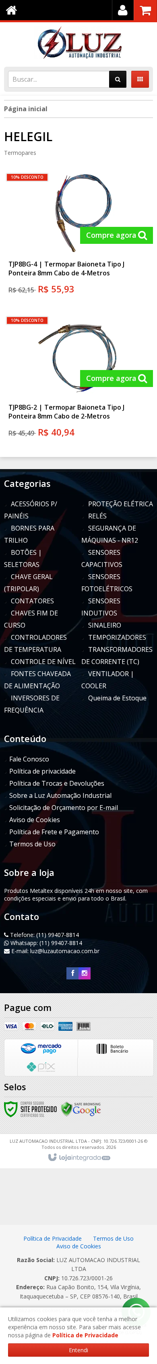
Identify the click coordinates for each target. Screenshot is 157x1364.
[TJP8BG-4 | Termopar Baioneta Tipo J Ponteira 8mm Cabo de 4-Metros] (77, 236)
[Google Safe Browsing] (81, 1108)
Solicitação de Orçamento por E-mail (63, 807)
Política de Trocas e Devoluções (56, 783)
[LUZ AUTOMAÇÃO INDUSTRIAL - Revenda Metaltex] (78, 42)
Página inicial (26, 108)
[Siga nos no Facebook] (72, 973)
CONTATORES (32, 600)
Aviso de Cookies (34, 819)
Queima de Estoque (117, 698)
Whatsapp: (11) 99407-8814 (45, 943)
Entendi (78, 1350)
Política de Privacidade (53, 1238)
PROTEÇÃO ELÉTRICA (120, 503)
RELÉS (97, 516)
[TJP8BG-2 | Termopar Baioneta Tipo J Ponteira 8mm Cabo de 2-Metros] (77, 379)
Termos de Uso (32, 844)
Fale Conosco (29, 759)
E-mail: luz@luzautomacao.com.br (54, 951)
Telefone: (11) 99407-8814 (43, 935)
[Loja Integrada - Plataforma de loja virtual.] (78, 1157)
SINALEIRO (104, 625)
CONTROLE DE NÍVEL (43, 661)
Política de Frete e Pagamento (54, 831)
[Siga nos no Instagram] (84, 973)
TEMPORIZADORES (117, 637)
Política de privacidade (42, 771)
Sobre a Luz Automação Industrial (60, 795)
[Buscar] (117, 79)
